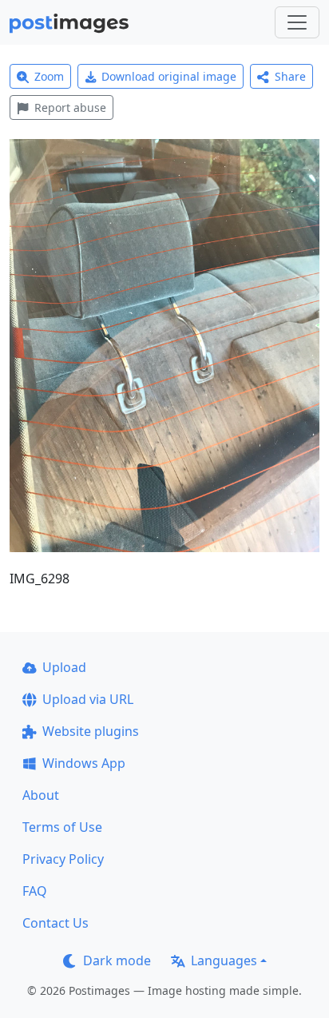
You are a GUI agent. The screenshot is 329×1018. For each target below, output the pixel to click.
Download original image (168, 76)
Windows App (83, 763)
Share (290, 76)
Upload (64, 667)
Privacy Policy (63, 859)
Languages (224, 960)
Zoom (49, 76)
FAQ (34, 891)
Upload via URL (87, 699)
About (40, 795)
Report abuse (70, 107)
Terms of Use (62, 827)
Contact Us (55, 923)
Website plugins (90, 731)
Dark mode (117, 960)
